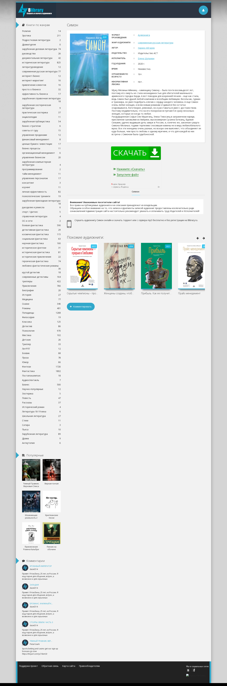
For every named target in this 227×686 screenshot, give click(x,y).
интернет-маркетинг (41, 80)
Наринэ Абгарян (146, 47)
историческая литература (41, 62)
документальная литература (41, 57)
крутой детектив (41, 272)
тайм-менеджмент (41, 173)
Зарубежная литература (41, 433)
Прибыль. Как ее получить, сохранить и (156, 293)
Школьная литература (41, 416)
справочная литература (41, 216)
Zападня (34, 585)
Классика (41, 321)
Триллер (41, 344)
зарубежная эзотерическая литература (41, 106)
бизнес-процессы (41, 148)
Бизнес (41, 384)
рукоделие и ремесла (41, 207)
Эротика (41, 35)
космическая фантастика (41, 234)
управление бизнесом (41, 157)
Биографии (41, 290)
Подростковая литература (41, 40)
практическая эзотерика (41, 112)
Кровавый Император (41, 566)
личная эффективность (41, 191)
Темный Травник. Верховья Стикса (47, 641)
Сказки (41, 303)
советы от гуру (41, 130)
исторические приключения (41, 256)
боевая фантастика (41, 225)
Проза (41, 357)
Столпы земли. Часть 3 (41, 622)
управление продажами (41, 134)
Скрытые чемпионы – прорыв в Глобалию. (82, 293)
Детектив (41, 326)
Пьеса (41, 429)
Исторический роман (41, 407)
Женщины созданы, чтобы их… (119, 293)
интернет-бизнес (41, 75)
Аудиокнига (144, 35)
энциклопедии (41, 116)
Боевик (41, 353)
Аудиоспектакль (41, 380)
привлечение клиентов (41, 84)
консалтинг (41, 182)
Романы (41, 308)
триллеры (41, 281)
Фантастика (41, 371)
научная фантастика (41, 243)
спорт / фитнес (41, 211)
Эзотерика (41, 393)
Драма (41, 438)
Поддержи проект (28, 665)
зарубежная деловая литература (41, 49)
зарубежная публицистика (41, 121)
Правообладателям (89, 665)
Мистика (41, 335)
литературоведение (41, 66)
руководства (41, 53)
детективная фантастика (41, 229)
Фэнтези (41, 366)
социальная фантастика (41, 238)
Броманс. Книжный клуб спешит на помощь (53, 603)
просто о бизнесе (41, 89)
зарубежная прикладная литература (41, 201)
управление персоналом (41, 178)
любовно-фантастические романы (41, 266)
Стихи (41, 420)
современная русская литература (155, 42)
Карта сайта (68, 665)
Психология (41, 330)
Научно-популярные (41, 389)
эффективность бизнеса (41, 93)
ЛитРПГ (41, 348)
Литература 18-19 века (41, 411)
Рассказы (41, 402)
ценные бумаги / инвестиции (41, 143)
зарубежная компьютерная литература (41, 163)
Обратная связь (50, 665)
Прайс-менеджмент (189, 293)
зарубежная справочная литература (41, 99)
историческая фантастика (41, 252)
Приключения (41, 285)
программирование (41, 169)
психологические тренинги (41, 196)
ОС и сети (41, 220)
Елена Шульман (146, 58)
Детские (41, 339)
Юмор (41, 362)
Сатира (41, 424)
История (41, 294)
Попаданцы (41, 312)
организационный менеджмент (41, 152)
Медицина (41, 299)
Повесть (41, 398)
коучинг (41, 187)
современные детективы (41, 276)
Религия (41, 31)
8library (36, 10)
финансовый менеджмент (41, 139)
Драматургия (41, 44)
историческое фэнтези (41, 247)
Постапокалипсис (41, 375)
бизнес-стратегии (41, 125)
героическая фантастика (41, 261)
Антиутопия (41, 442)
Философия (41, 317)
